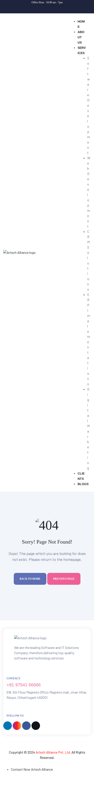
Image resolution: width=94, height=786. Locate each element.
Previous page (64, 578)
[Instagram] (42, 8)
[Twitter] (61, 8)
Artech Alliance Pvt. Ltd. (53, 752)
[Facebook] (51, 8)
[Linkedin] (33, 8)
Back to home (30, 578)
